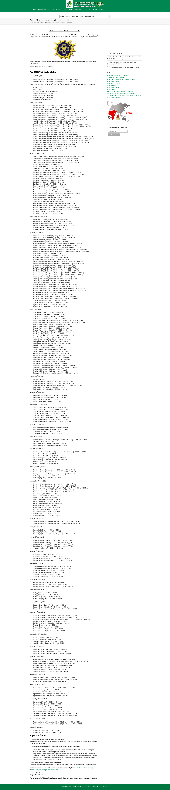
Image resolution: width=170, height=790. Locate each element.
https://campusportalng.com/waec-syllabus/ (45, 770)
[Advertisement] (124, 37)
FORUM (102, 9)
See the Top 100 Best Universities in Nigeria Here (121, 93)
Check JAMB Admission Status (116, 78)
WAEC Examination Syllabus (83, 768)
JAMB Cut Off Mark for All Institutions (118, 76)
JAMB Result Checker (113, 81)
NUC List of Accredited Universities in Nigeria (120, 91)
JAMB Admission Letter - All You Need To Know (121, 79)
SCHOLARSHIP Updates (75, 9)
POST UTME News (62, 9)
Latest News (42, 9)
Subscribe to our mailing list (117, 127)
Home (34, 9)
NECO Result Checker (113, 87)
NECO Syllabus (111, 89)
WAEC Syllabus (111, 85)
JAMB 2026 (51, 9)
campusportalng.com (41, 22)
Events (95, 9)
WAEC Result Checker (113, 83)
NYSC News (87, 9)
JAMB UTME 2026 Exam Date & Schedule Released (124, 67)
